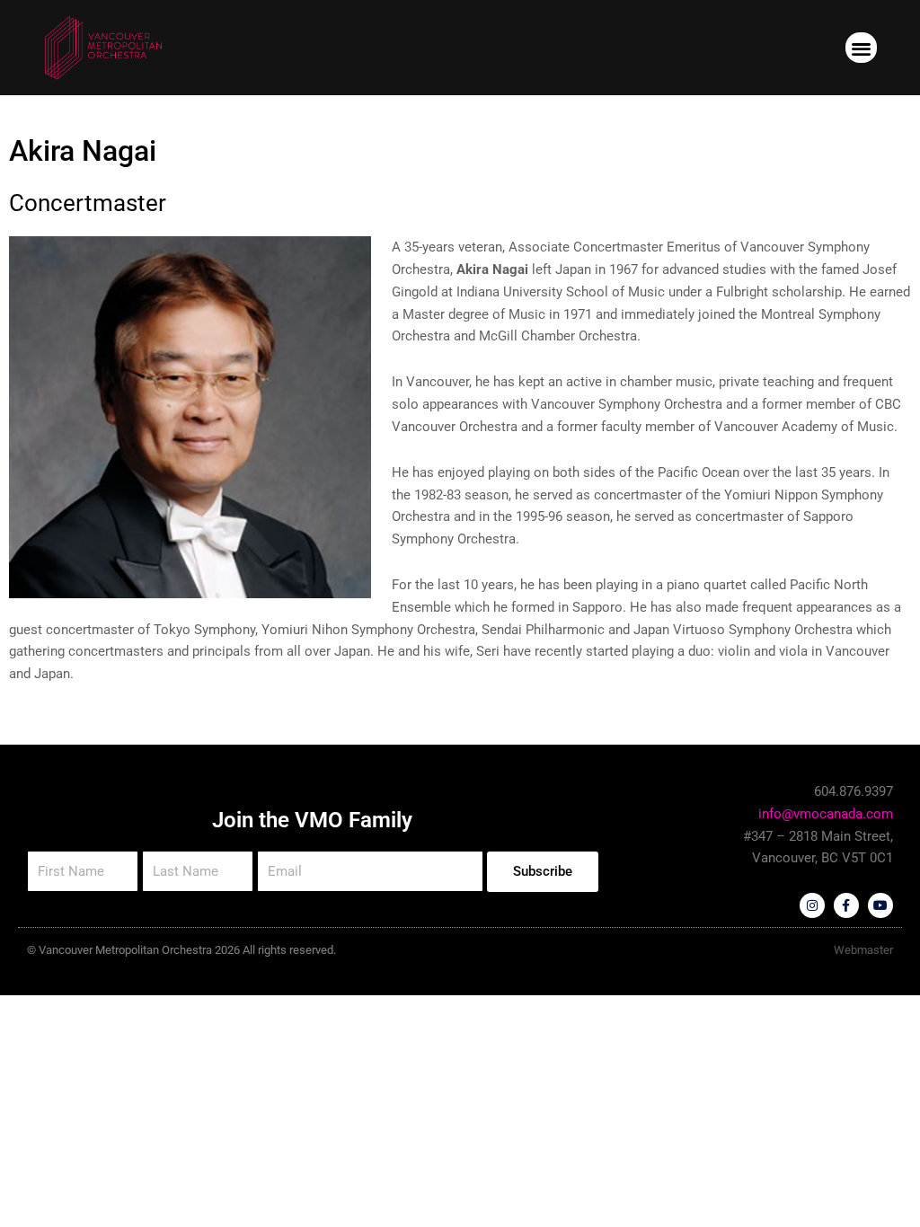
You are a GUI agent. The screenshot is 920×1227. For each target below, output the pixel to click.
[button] (861, 48)
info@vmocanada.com (825, 814)
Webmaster (863, 950)
